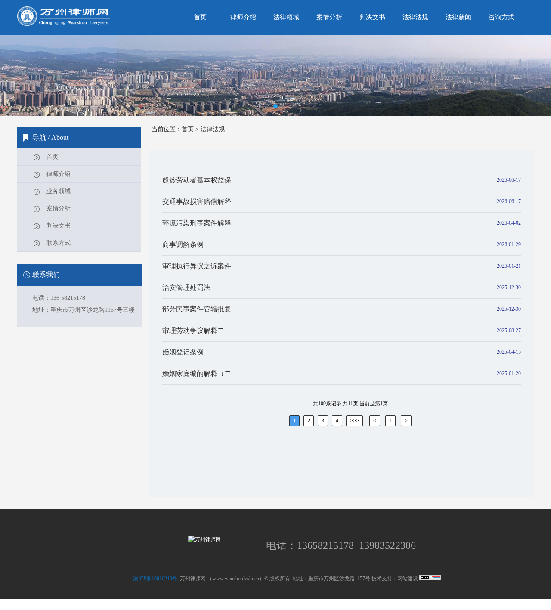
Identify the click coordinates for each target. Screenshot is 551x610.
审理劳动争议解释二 (193, 330)
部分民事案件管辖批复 (196, 309)
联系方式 (58, 243)
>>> (354, 421)
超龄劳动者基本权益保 (196, 180)
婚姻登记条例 (183, 352)
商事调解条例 (183, 244)
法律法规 (213, 129)
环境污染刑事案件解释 (196, 223)
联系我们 (46, 274)
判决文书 (58, 225)
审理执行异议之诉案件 (196, 266)
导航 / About (50, 137)
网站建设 (407, 579)
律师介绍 (58, 174)
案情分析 (58, 208)
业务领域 (58, 191)
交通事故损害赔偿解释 (196, 201)
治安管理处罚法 (186, 287)
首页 (52, 157)
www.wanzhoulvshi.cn (235, 579)
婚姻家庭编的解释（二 (196, 373)
